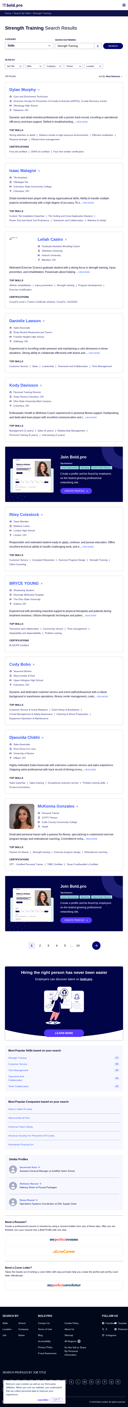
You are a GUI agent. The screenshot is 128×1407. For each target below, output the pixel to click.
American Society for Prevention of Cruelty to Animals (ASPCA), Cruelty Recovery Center (60, 101)
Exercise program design (67, 852)
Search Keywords (65, 40)
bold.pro (86, 979)
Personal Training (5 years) (23, 435)
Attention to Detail (96, 220)
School (22, 1323)
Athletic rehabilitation (20, 285)
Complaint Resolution (43, 560)
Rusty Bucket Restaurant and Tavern (33, 332)
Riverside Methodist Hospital (29, 594)
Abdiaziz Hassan (29, 1183)
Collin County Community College (59, 822)
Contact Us (44, 1323)
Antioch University (51, 255)
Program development (90, 285)
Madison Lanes (22, 526)
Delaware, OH (21, 110)
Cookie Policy (71, 1323)
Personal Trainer (50, 813)
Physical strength (18, 139)
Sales (35, 366)
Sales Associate (22, 327)
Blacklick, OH (49, 259)
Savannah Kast (28, 1167)
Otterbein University (52, 250)
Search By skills (22, 13)
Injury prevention (44, 285)
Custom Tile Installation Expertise (26, 216)
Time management (77, 628)
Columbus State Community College (33, 186)
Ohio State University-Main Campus (32, 401)
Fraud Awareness (47, 1353)
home (8, 13)
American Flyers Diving (20, 1126)
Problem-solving (53, 633)
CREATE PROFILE (74, 491)
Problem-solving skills (94, 782)
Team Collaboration (18, 1086)
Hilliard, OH (20, 758)
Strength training (65, 285)
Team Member (21, 521)
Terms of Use (45, 1329)
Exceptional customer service (63, 782)
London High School (24, 530)
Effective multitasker (102, 135)
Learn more (64, 1033)
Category (10, 39)
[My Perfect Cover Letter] (64, 1285)
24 (78, 945)
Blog (40, 1335)
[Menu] (124, 5)
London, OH (20, 535)
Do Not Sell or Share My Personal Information (75, 1351)
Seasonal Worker (23, 671)
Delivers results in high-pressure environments (63, 135)
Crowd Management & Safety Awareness (30, 714)
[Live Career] (64, 1251)
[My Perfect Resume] (64, 1239)
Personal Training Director (27, 392)
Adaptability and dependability (25, 633)
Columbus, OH (21, 191)
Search (113, 46)
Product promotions (19, 787)
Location (7, 1329)
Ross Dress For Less (25, 749)
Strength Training (99, 560)
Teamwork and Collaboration (68, 220)
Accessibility (44, 1341)
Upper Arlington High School (28, 680)
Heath (45, 826)
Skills (5, 1323)
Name (21, 1335)
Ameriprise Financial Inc (21, 1144)
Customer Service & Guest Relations (28, 709)
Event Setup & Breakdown (65, 709)
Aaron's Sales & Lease (20, 1109)
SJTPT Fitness (49, 817)
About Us (69, 1329)
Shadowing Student (24, 590)
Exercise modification (20, 289)
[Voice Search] (97, 46)
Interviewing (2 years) (53, 435)
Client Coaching (17, 564)
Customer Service (18, 366)
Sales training (37, 782)
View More (82, 122)
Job (4, 1335)
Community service (53, 628)
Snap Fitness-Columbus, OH (29, 396)
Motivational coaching (95, 852)
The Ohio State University (27, 599)
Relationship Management (71, 430)
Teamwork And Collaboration (16, 1078)
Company (23, 1329)
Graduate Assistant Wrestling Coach (61, 246)
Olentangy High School (26, 105)
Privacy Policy (45, 1347)
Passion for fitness (19, 852)
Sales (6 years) (46, 430)
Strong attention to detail (22, 135)
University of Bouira (24, 753)
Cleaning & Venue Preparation (72, 714)
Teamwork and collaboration (24, 628)
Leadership (48, 366)
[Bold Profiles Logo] (12, 5)
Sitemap (68, 1335)
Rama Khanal (27, 1200)
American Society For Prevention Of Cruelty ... (32, 1135)
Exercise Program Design (72, 560)
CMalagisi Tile (21, 182)
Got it (57, 1400)
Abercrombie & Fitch (24, 675)
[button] (96, 945)
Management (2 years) (21, 430)
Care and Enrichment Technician (31, 96)
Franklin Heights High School (29, 336)
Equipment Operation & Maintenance (28, 718)
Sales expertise (17, 782)
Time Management (102, 366)
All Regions (70, 1341)
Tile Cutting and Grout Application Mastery (70, 216)
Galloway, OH (21, 341)
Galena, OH (20, 603)
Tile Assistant (20, 177)
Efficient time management (45, 139)
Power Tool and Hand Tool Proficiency (29, 220)
